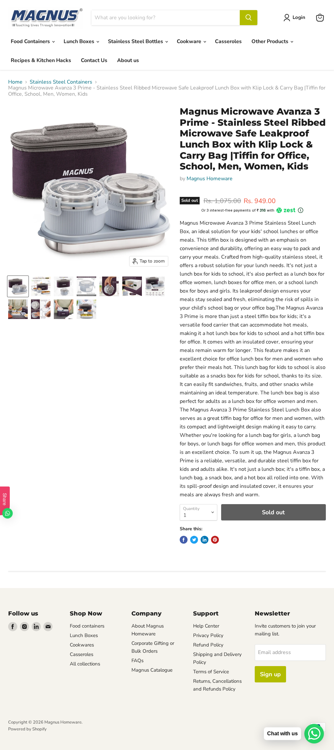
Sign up (270, 674)
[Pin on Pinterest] (215, 540)
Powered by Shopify (27, 729)
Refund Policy (208, 645)
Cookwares (82, 645)
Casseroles (228, 41)
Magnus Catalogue (152, 670)
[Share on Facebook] (184, 540)
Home (15, 82)
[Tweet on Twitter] (194, 540)
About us (128, 60)
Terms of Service (211, 671)
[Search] (248, 17)
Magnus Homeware (210, 178)
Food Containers (31, 41)
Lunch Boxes (80, 41)
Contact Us (94, 60)
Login (299, 17)
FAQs (137, 660)
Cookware (190, 41)
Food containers (87, 626)
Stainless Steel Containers (61, 82)
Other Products (270, 41)
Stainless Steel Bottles (136, 41)
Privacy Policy (208, 635)
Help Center (206, 626)
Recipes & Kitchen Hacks (41, 60)
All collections (85, 664)
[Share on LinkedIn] (204, 540)
